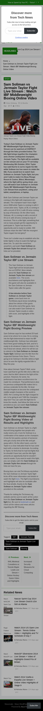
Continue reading (21, 37)
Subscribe (31, 31)
